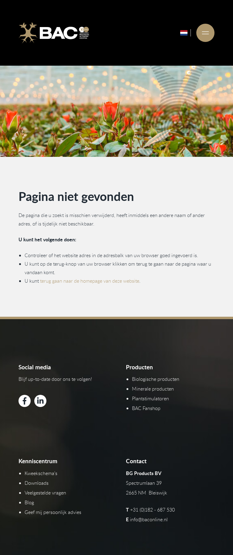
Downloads (37, 483)
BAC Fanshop (146, 408)
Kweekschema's (41, 473)
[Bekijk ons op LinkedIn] (40, 401)
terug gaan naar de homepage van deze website (89, 281)
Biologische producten (155, 379)
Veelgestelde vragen (45, 492)
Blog (29, 502)
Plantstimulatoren (150, 398)
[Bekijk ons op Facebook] (25, 401)
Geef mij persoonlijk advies (53, 512)
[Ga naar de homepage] (54, 32)
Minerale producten (153, 388)
